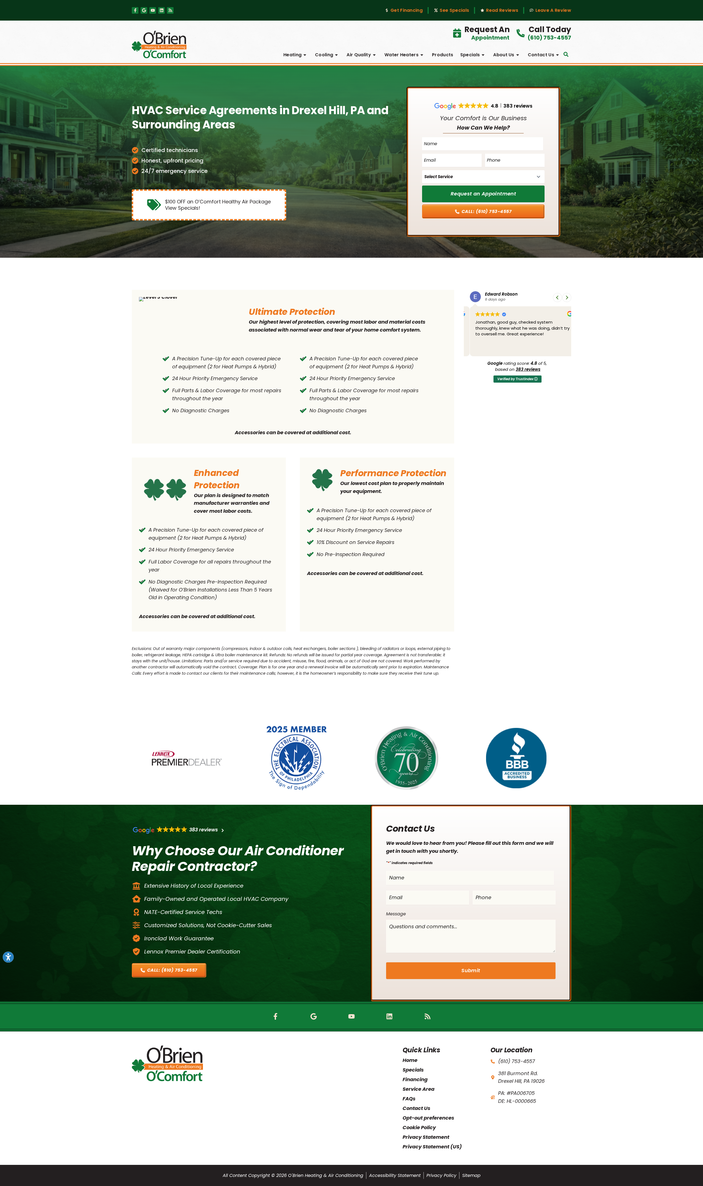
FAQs (409, 1098)
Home (410, 1060)
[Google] (144, 10)
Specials (470, 55)
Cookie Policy (419, 1127)
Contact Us (541, 55)
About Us (503, 55)
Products (442, 55)
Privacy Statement (426, 1137)
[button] (566, 54)
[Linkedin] (161, 10)
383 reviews (528, 369)
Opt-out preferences (428, 1117)
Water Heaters (401, 55)
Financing (415, 1079)
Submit (470, 970)
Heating (292, 55)
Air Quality (359, 55)
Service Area (418, 1089)
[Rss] (170, 10)
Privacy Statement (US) (432, 1146)
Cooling (324, 55)
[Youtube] (152, 10)
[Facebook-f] (135, 10)
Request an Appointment (483, 193)
